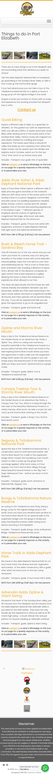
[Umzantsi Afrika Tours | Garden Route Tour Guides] (26, 9)
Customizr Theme (34, 772)
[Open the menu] (49, 21)
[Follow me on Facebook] (8, 765)
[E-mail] (4, 765)
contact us (14, 164)
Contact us (27, 109)
